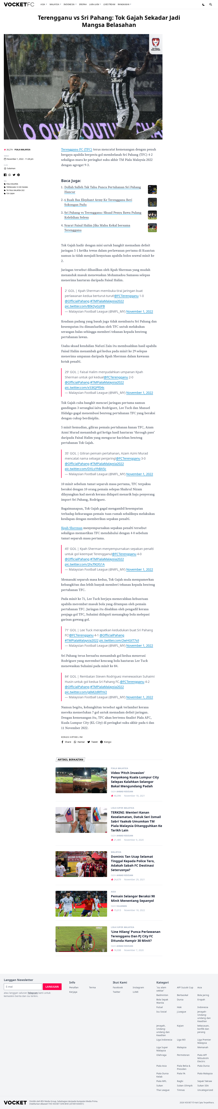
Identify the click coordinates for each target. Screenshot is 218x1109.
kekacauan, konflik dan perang (203, 1029)
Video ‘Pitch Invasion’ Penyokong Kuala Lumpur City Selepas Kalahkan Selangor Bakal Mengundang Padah (135, 779)
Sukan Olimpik (184, 1085)
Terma (92, 987)
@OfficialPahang (77, 301)
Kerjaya (73, 991)
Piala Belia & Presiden (183, 1067)
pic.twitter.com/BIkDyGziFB (85, 306)
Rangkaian (123, 4)
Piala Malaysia (22, 149)
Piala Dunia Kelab (162, 1075)
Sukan (159, 1085)
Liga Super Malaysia (122, 808)
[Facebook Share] (5, 175)
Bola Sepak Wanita (162, 1001)
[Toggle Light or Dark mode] (203, 4)
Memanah (202, 1047)
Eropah (83, 4)
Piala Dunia (203, 1065)
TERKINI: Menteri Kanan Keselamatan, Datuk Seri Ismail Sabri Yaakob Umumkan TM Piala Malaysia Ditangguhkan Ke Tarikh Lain (136, 821)
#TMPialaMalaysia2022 (107, 301)
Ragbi (180, 1081)
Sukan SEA (203, 1085)
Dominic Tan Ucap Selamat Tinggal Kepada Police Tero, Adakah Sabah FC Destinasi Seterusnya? (133, 863)
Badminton (162, 995)
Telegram (33, 992)
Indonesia (69, 4)
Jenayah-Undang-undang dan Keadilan (204, 1016)
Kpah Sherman (72, 528)
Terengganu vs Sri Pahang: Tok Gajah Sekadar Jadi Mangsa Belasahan (109, 21)
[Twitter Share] (14, 175)
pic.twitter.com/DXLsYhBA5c (85, 469)
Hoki (179, 1007)
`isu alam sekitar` (161, 989)
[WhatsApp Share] (9, 175)
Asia (43, 4)
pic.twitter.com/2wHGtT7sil (119, 640)
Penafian (74, 987)
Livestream (109, 4)
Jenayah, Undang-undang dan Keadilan (163, 1030)
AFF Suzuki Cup (185, 987)
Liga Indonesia (164, 1039)
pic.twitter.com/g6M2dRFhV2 (86, 692)
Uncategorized (205, 1089)
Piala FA (181, 1073)
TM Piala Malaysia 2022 (15, 190)
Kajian (180, 1025)
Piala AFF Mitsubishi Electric (203, 1058)
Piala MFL (161, 1081)
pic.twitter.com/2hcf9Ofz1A (85, 564)
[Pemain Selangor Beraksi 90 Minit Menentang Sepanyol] (81, 904)
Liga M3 (181, 1039)
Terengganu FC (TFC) (76, 150)
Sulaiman (11, 168)
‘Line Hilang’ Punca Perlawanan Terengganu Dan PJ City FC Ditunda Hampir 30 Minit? (135, 936)
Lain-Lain (94, 4)
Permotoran (183, 1054)
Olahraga (161, 1054)
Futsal (159, 1007)
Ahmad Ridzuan (125, 792)
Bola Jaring (203, 995)
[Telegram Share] (18, 175)
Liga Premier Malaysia (204, 1041)
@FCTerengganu (126, 296)
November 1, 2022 (139, 311)
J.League (181, 1011)
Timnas (181, 1089)
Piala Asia (161, 1065)
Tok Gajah (10, 193)
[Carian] (210, 4)
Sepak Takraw (204, 1081)
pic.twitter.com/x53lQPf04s (84, 387)
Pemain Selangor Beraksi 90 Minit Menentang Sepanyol (133, 898)
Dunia (180, 999)
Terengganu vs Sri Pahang (17, 187)
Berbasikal (182, 995)
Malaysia (54, 4)
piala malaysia (12, 184)
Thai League (162, 1089)
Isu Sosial (161, 1011)
